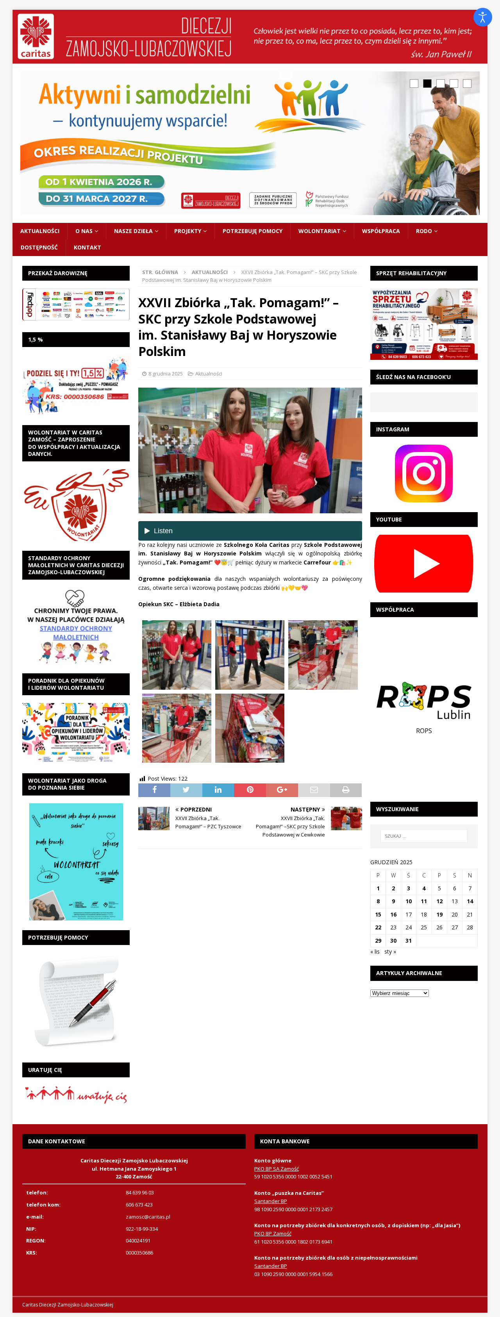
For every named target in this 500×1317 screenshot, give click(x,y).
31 (408, 940)
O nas (84, 231)
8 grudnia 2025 (165, 373)
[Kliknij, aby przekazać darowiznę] (76, 304)
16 (393, 914)
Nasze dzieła (133, 231)
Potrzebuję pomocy (252, 231)
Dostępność (39, 247)
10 (408, 901)
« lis (375, 951)
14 (470, 901)
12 (439, 901)
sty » (390, 951)
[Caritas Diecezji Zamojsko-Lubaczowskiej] (250, 59)
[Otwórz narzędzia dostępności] (482, 17)
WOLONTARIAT (319, 231)
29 (378, 940)
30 (393, 940)
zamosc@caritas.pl (148, 1216)
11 (424, 901)
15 (378, 914)
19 (439, 914)
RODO (424, 231)
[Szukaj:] (424, 836)
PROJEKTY (187, 231)
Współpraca (381, 231)
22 (378, 927)
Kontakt (87, 247)
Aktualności (39, 231)
